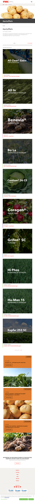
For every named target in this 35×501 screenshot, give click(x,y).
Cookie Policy (7, 497)
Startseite (3, 4)
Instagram (14, 486)
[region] (17, 498)
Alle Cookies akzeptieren (23, 499)
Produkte (17, 470)
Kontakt (17, 480)
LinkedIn (20, 486)
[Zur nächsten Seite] (21, 350)
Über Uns (17, 478)
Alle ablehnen (31, 499)
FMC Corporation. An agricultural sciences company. (14, 1)
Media (17, 476)
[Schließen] (34, 496)
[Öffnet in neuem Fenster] (11, 490)
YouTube (18, 486)
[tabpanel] (17, 14)
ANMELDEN (17, 463)
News (17, 474)
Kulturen (6, 4)
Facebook (16, 486)
